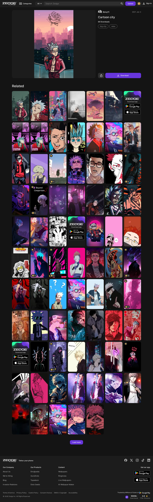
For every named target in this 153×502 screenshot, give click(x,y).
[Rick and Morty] (39, 357)
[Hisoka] (76, 263)
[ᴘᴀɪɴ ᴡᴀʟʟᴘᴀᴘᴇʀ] (113, 357)
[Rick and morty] (76, 294)
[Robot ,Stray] (39, 419)
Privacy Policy (21, 493)
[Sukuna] (113, 388)
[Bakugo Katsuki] (57, 325)
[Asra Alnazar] (39, 231)
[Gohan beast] (39, 294)
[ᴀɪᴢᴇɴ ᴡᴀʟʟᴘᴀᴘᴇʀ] (113, 325)
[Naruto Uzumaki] (76, 200)
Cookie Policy (33, 493)
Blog (4, 480)
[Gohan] (20, 294)
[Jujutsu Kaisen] (113, 294)
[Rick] (113, 200)
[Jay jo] (95, 325)
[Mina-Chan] (113, 231)
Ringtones (62, 476)
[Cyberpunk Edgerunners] (57, 137)
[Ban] (20, 106)
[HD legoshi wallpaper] (20, 137)
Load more (76, 442)
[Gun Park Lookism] (95, 169)
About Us (6, 472)
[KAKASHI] (57, 294)
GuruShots (35, 476)
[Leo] (20, 388)
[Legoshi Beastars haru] (39, 137)
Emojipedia (35, 472)
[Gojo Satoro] (20, 419)
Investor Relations (10, 484)
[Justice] (95, 231)
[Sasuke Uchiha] (57, 200)
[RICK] (57, 419)
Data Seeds (35, 484)
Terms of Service (9, 493)
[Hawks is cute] (20, 263)
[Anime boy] (132, 357)
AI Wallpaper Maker (66, 484)
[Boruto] (76, 388)
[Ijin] (132, 388)
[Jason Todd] (95, 200)
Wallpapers (62, 472)
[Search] (122, 4)
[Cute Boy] (95, 294)
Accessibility (73, 493)
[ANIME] (76, 169)
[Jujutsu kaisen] (132, 200)
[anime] (95, 263)
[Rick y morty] (113, 137)
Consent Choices (46, 493)
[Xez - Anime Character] (76, 137)
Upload (130, 4)
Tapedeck (35, 480)
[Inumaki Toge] (95, 357)
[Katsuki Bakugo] (20, 200)
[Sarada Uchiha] (39, 388)
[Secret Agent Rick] (39, 325)
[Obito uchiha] (95, 137)
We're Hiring (8, 476)
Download (125, 75)
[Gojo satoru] (76, 106)
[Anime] (20, 169)
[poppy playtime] (113, 263)
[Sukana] (76, 419)
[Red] (132, 231)
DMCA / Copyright (60, 493)
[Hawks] (20, 325)
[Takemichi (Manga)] (57, 231)
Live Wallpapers (64, 480)
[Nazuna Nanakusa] (20, 231)
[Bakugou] (39, 169)
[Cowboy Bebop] (95, 106)
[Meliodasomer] (39, 106)
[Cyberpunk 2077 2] (132, 137)
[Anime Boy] (57, 106)
